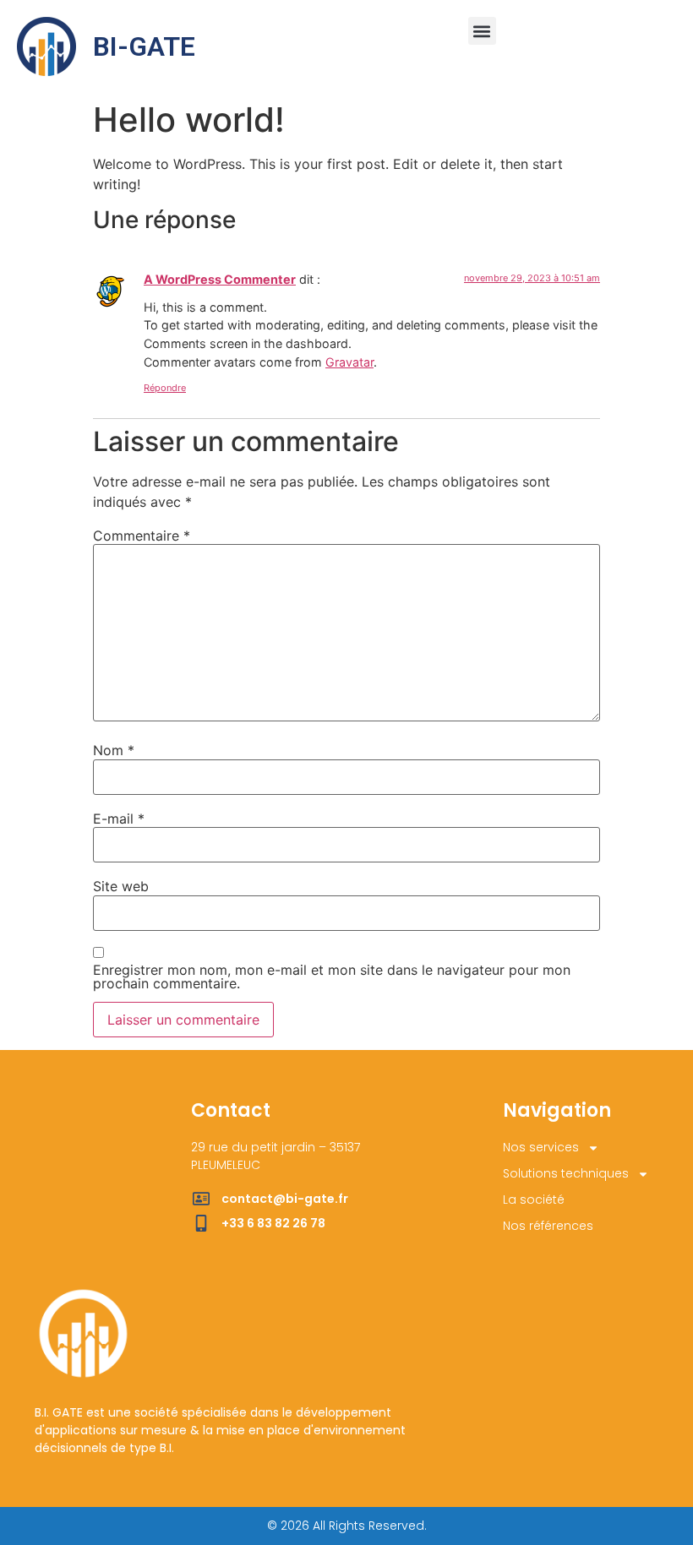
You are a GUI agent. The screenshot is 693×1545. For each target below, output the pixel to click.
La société (534, 1199)
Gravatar (349, 362)
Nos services (541, 1147)
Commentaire (141, 535)
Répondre (165, 388)
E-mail (119, 818)
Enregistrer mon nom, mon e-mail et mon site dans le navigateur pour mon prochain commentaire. (331, 976)
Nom (113, 750)
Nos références (548, 1225)
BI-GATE (144, 46)
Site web (121, 886)
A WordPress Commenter (220, 279)
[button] (482, 31)
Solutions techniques (566, 1173)
